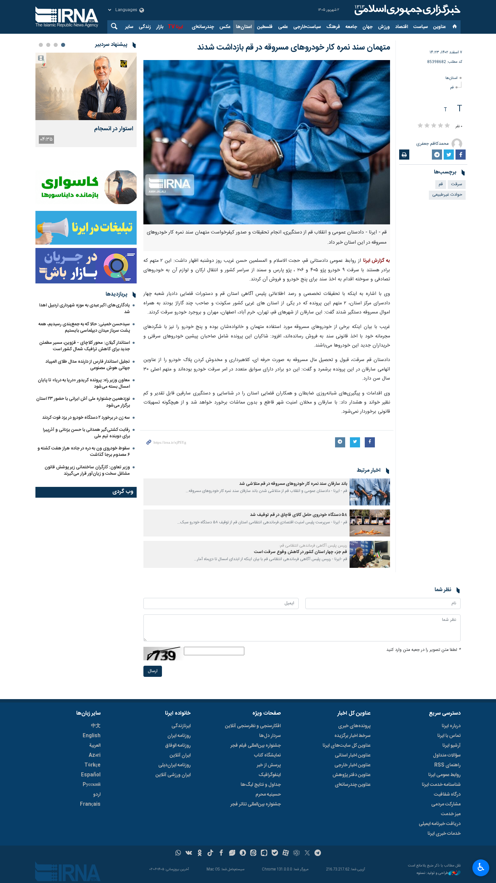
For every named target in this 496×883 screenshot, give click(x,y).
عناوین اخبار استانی (352, 755)
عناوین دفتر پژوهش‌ (351, 775)
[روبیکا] (296, 853)
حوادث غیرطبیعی (447, 194)
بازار (159, 27)
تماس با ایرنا (449, 736)
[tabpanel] (86, 100)
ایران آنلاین (180, 755)
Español (91, 775)
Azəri (95, 755)
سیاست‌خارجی (307, 27)
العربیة (95, 746)
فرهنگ (333, 27)
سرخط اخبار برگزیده (352, 736)
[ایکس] (307, 853)
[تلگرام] (318, 853)
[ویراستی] (232, 853)
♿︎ (481, 867)
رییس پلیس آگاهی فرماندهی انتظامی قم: (313, 545)
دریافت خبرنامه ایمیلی (440, 824)
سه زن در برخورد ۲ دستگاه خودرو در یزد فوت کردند (86, 417)
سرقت (456, 184)
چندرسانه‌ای (203, 27)
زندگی (145, 27)
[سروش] (242, 853)
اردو (97, 795)
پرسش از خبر (269, 765)
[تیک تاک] (210, 853)
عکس (224, 27)
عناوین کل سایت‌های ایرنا (346, 746)
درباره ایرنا (451, 726)
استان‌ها (244, 27)
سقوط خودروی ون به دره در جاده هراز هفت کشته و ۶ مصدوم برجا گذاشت (83, 452)
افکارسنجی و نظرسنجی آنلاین (253, 726)
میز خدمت (451, 814)
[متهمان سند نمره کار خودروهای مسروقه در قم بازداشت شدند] (266, 142)
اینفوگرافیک (269, 775)
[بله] (274, 853)
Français (90, 804)
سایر (129, 27)
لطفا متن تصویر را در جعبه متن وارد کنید (423, 650)
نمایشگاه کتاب (267, 755)
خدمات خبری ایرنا (444, 834)
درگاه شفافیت (447, 795)
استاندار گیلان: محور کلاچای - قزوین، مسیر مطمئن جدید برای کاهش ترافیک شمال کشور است (84, 346)
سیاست (420, 27)
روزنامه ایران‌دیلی (174, 765)
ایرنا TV (175, 27)
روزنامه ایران (179, 736)
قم (451, 87)
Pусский (92, 785)
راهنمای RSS (447, 765)
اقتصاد (401, 27)
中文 (96, 726)
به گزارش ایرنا (376, 261)
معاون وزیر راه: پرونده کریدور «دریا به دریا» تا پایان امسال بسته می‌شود (84, 383)
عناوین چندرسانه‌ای (352, 785)
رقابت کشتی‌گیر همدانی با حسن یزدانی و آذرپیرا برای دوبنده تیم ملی (86, 433)
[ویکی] (188, 853)
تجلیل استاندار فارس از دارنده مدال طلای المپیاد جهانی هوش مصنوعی (88, 365)
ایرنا (407, 10)
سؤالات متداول (447, 755)
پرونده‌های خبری (354, 726)
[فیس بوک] (221, 853)
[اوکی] (199, 853)
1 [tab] (63, 45)
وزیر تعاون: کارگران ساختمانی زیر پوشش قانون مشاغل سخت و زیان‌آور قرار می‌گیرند (87, 470)
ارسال (153, 671)
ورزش (384, 27)
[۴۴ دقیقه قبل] (86, 86)
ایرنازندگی (181, 726)
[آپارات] (285, 853)
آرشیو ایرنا (451, 746)
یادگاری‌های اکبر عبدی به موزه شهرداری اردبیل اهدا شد (84, 308)
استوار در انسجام (113, 129)
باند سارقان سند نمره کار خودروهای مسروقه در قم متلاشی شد (293, 484)
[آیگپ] (264, 853)
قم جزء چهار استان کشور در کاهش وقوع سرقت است (300, 552)
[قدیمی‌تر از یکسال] (370, 491)
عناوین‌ (439, 27)
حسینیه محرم (268, 795)
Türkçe (92, 765)
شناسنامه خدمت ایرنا (441, 785)
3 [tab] (48, 45)
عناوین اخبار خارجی (352, 765)
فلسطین (265, 27)
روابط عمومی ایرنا (444, 775)
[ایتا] (253, 853)
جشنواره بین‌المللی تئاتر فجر (255, 804)
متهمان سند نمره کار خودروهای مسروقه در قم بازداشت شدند (293, 47)
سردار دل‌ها (270, 736)
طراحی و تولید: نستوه (432, 873)
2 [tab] (56, 45)
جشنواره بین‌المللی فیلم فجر (255, 746)
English (92, 736)
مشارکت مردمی (446, 804)
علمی (283, 27)
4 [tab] (41, 45)
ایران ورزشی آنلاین (173, 775)
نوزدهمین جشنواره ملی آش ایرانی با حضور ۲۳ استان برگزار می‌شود (83, 402)
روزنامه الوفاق (178, 746)
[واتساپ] (178, 853)
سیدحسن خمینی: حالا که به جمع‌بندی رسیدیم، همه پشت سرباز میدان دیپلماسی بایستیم (84, 327)
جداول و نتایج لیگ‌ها (261, 785)
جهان (367, 27)
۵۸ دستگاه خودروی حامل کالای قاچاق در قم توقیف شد (298, 515)
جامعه (351, 27)
